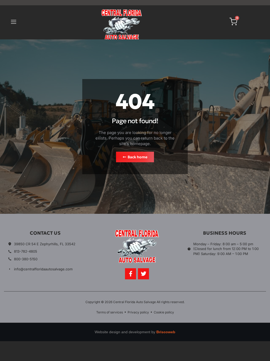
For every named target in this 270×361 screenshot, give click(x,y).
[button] (13, 22)
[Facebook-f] (130, 273)
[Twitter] (143, 273)
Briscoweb (165, 332)
